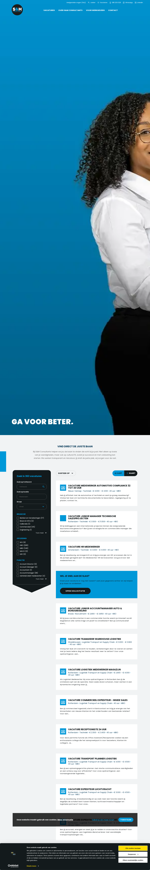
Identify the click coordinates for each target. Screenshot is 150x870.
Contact (113, 10)
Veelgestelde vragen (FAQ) (76, 3)
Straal (19, 502)
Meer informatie (65, 819)
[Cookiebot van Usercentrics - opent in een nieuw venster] (13, 866)
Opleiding (22, 538)
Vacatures (49, 10)
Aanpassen (132, 854)
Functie (21, 560)
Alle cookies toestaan (133, 848)
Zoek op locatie (23, 492)
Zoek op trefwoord (24, 482)
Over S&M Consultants (70, 10)
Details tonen (31, 866)
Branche (21, 514)
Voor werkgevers (95, 10)
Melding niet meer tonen (103, 819)
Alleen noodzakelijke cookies (133, 860)
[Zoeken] (89, 2)
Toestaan (125, 819)
